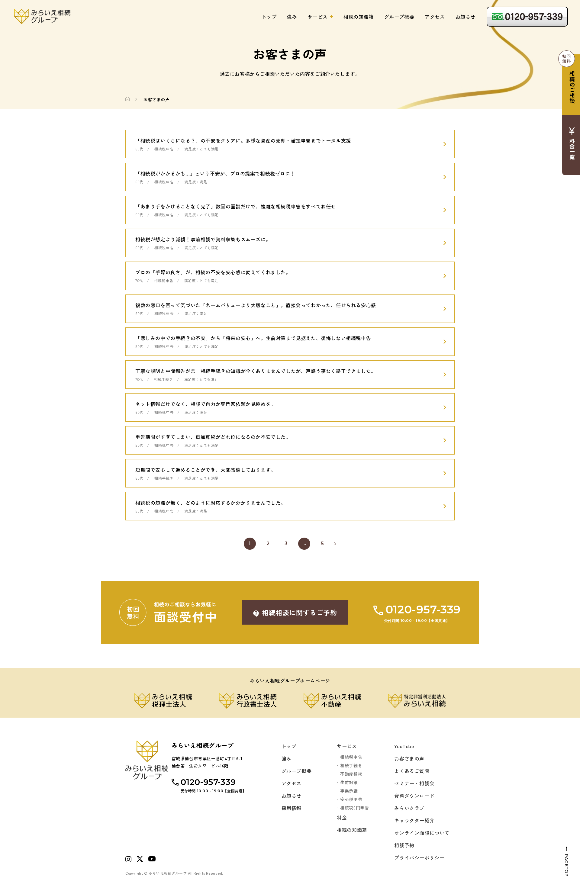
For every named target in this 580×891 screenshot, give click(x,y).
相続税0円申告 (354, 808)
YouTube (404, 746)
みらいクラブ (409, 808)
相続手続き (351, 765)
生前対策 (349, 782)
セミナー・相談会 (414, 783)
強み (292, 16)
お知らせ (465, 16)
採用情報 (291, 808)
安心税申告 (351, 799)
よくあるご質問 (411, 770)
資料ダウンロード (414, 795)
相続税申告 (351, 757)
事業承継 (349, 791)
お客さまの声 (409, 758)
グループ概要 (399, 16)
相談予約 (404, 845)
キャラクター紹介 (414, 820)
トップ (269, 16)
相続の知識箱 (358, 16)
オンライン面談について (422, 832)
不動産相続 (351, 774)
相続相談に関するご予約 (299, 612)
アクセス (435, 16)
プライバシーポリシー (419, 857)
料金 (342, 817)
